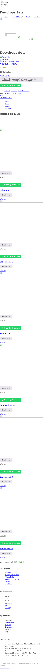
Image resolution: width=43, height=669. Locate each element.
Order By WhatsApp (12, 85)
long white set (7, 405)
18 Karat (19, 17)
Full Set (14, 93)
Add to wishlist (5, 76)
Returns (7, 605)
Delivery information (12, 575)
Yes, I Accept (4, 668)
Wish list (8, 625)
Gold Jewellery (10, 17)
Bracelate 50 (6, 477)
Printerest (8, 108)
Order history (9, 622)
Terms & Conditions (12, 579)
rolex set (4, 190)
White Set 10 (6, 548)
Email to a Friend (6, 98)
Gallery (7, 581)
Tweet (7, 101)
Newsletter (8, 627)
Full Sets (26, 17)
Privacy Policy (10, 577)
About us (8, 572)
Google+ (8, 106)
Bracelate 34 (6, 262)
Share (7, 104)
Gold (19, 93)
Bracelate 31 (6, 333)
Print (1, 95)
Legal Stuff (8, 584)
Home (2, 17)
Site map (8, 608)
